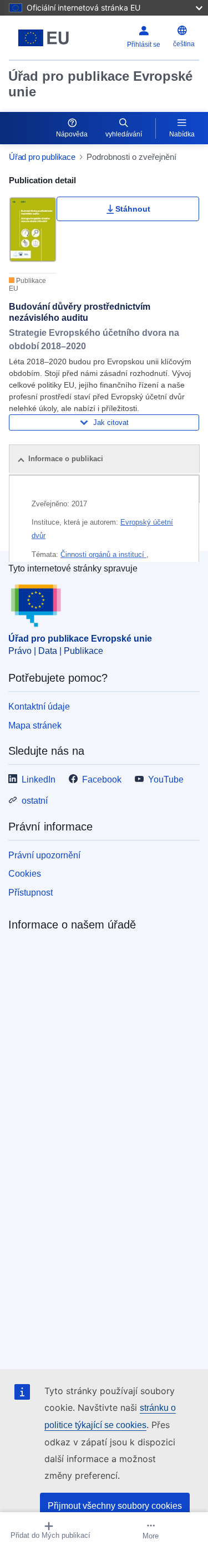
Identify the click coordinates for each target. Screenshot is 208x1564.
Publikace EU (27, 284)
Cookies (24, 873)
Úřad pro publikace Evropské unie (100, 84)
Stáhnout (132, 208)
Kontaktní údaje (39, 706)
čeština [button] (184, 44)
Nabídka (182, 134)
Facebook (101, 779)
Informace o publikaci (65, 458)
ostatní (35, 800)
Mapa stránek (35, 725)
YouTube (166, 779)
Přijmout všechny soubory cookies (115, 1506)
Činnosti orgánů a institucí (103, 554)
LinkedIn (38, 779)
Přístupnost (30, 892)
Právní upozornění (44, 855)
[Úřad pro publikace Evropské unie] (43, 38)
